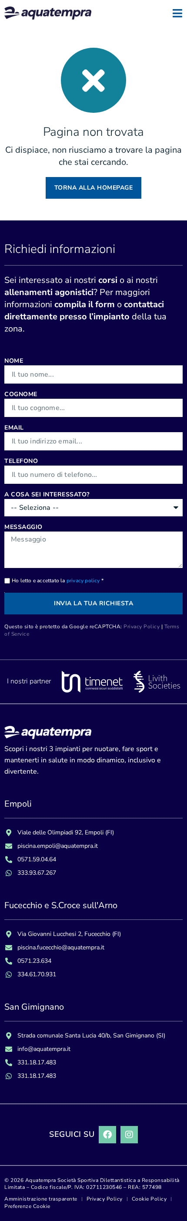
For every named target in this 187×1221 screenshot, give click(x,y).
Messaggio (23, 527)
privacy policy (83, 580)
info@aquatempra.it (43, 1049)
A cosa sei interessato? (47, 494)
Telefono (21, 461)
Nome (13, 361)
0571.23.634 (34, 961)
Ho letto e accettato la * (58, 580)
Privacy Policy (142, 626)
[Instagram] (129, 1134)
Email (14, 427)
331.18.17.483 (36, 1062)
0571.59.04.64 (36, 859)
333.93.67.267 (36, 873)
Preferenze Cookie (27, 1206)
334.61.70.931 (36, 974)
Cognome (20, 394)
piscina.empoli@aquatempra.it (57, 846)
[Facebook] (107, 1134)
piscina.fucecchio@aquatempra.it (60, 947)
